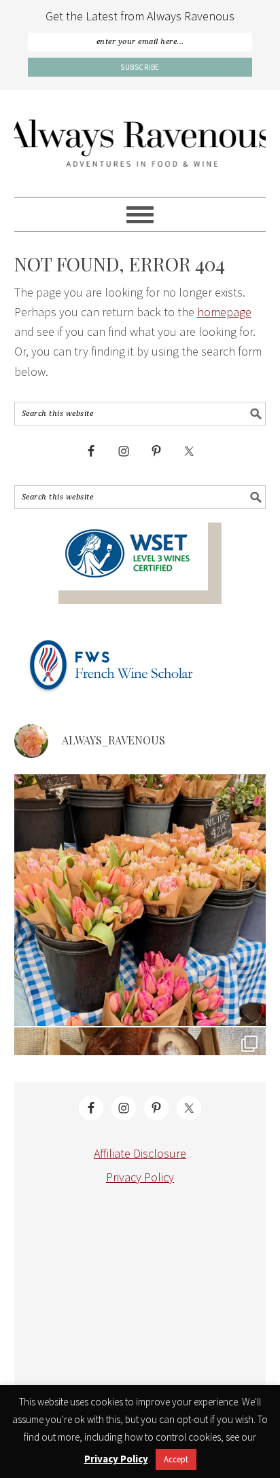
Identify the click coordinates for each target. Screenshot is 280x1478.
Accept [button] (176, 1459)
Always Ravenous (140, 143)
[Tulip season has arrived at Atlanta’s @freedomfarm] (140, 900)
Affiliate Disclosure (140, 1153)
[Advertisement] (141, 1301)
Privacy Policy (140, 1177)
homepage (224, 312)
